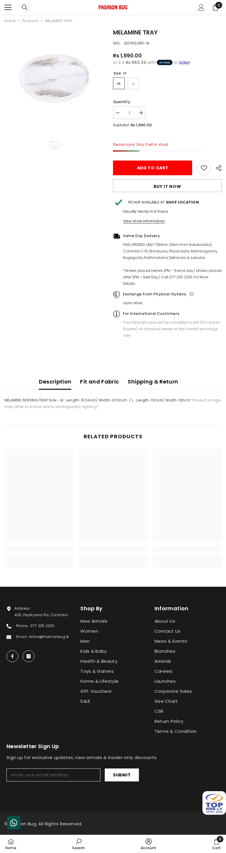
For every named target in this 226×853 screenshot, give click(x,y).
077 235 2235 (42, 625)
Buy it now (167, 186)
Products (30, 20)
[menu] (7, 7)
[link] (39, 548)
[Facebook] (12, 656)
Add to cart (153, 168)
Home (9, 20)
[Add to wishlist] (204, 168)
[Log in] (201, 7)
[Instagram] (28, 656)
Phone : (23, 625)
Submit (122, 775)
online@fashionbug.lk (49, 636)
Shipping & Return (153, 381)
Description (55, 381)
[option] (54, 78)
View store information (144, 221)
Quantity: (122, 101)
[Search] (24, 7)
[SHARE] (216, 168)
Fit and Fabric (99, 381)
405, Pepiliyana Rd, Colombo (41, 614)
